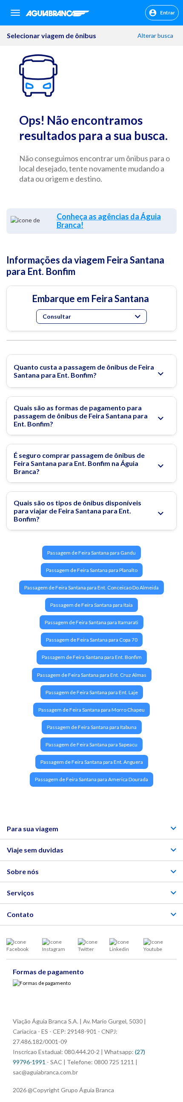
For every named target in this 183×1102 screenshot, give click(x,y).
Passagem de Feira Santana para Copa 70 (91, 640)
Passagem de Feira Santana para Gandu (91, 553)
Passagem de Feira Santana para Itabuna (92, 727)
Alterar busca (155, 35)
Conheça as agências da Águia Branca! (109, 221)
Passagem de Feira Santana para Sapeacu (91, 744)
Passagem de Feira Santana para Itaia (91, 605)
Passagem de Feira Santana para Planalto (91, 570)
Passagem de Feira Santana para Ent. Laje (92, 692)
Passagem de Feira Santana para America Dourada (91, 779)
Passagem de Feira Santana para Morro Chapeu (91, 710)
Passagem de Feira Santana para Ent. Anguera (91, 762)
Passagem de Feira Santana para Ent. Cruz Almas (91, 675)
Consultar (57, 316)
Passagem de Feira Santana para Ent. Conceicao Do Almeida (91, 587)
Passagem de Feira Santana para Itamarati (91, 622)
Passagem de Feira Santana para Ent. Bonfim (92, 657)
